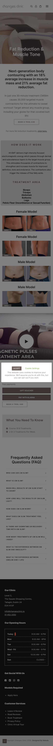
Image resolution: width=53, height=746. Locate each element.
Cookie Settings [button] (32, 368)
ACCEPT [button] (16, 368)
